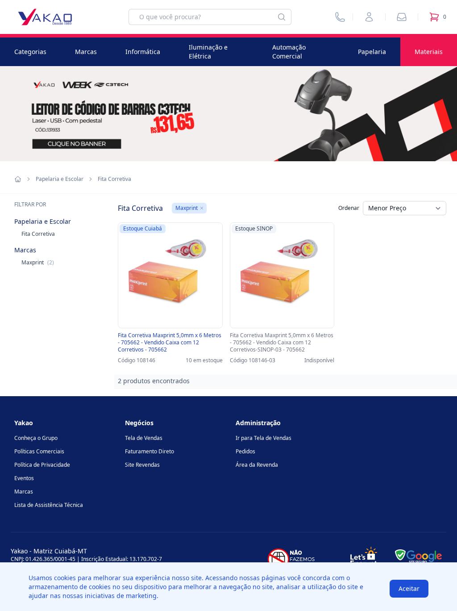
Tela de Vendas (143, 438)
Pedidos (245, 451)
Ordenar (348, 208)
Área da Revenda (257, 465)
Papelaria (372, 51)
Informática (142, 51)
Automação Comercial (289, 51)
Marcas (86, 51)
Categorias (30, 51)
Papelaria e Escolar (59, 179)
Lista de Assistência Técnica (48, 505)
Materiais (429, 51)
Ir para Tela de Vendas (263, 438)
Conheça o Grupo (36, 438)
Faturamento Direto (149, 451)
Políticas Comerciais (39, 451)
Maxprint (37, 262)
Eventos (24, 478)
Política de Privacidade (42, 465)
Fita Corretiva (38, 234)
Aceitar (409, 588)
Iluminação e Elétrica (208, 51)
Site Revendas (142, 465)
